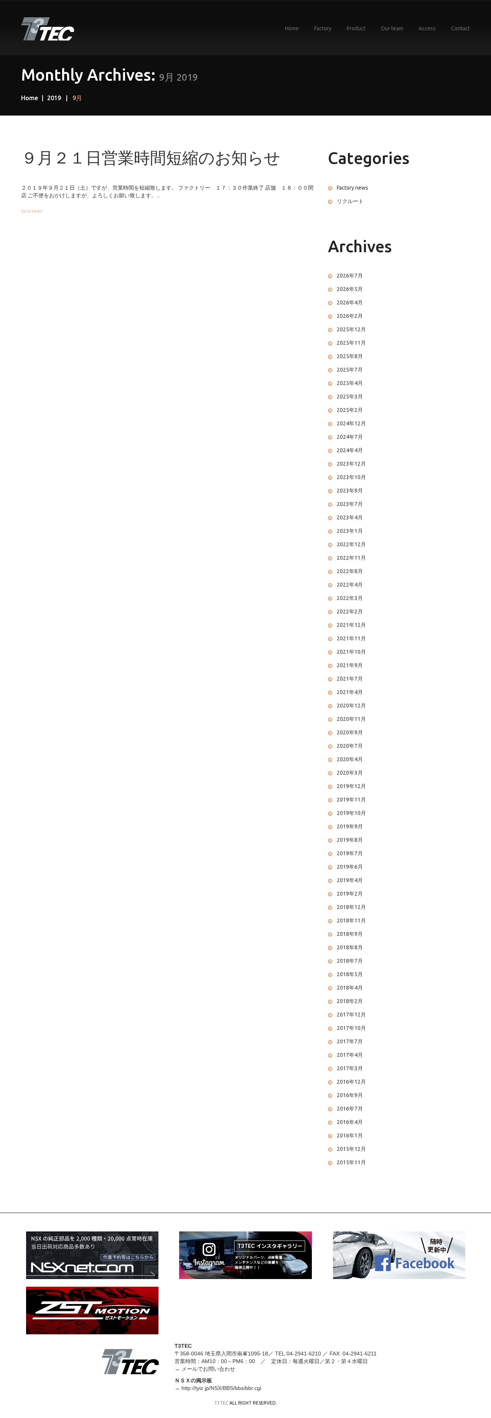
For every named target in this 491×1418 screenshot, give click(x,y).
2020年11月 (351, 719)
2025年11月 (351, 343)
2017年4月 (350, 1055)
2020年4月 (350, 759)
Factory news (352, 188)
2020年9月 (350, 732)
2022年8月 (350, 571)
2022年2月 (350, 611)
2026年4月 (350, 302)
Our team (392, 28)
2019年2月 (350, 894)
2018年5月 (350, 974)
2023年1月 (350, 531)
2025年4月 (350, 383)
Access (427, 28)
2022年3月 (350, 598)
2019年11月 (351, 800)
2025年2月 (350, 410)
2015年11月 (351, 1162)
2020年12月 (351, 705)
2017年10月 (351, 1028)
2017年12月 (351, 1014)
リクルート (350, 201)
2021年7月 (350, 679)
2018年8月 (350, 947)
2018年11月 (351, 920)
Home (292, 28)
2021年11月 (351, 638)
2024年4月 (350, 450)
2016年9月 (350, 1095)
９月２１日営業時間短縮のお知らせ (150, 158)
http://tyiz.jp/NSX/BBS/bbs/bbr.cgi (221, 1388)
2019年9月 (350, 826)
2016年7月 (350, 1109)
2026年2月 (350, 316)
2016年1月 (350, 1135)
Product (356, 28)
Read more (32, 211)
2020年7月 (350, 746)
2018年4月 (350, 988)
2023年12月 (351, 464)
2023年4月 (350, 517)
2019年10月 (351, 813)
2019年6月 (350, 867)
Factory (322, 28)
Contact (460, 28)
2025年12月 (351, 329)
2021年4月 (350, 692)
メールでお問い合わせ (208, 1369)
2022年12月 (351, 544)
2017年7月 (350, 1041)
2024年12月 (351, 423)
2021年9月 (350, 665)
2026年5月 (350, 289)
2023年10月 (351, 477)
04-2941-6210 (304, 1353)
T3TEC (221, 1402)
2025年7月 (350, 370)
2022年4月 (350, 585)
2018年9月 (350, 934)
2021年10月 (351, 652)
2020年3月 (350, 773)
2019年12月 (351, 786)
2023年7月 (350, 504)
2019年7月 (350, 853)
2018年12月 (351, 907)
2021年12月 (351, 625)
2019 (54, 97)
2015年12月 (351, 1149)
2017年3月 (350, 1068)
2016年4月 (350, 1122)
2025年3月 (350, 396)
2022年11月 (351, 558)
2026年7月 (350, 276)
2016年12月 (351, 1082)
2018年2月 (350, 1001)
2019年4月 (350, 880)
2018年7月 (350, 961)
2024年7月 (350, 437)
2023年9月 (350, 491)
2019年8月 (350, 840)
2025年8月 (350, 356)
